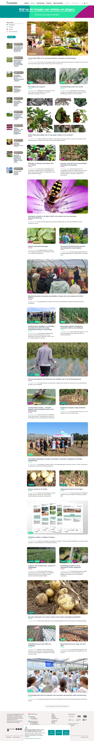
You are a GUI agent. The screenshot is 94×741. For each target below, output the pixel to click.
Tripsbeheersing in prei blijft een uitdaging (39, 644)
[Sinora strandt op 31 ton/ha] (41, 478)
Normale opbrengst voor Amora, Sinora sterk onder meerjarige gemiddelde (54, 617)
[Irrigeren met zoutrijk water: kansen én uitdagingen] (41, 555)
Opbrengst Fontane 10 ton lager (71, 489)
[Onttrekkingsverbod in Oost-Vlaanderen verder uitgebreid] (73, 555)
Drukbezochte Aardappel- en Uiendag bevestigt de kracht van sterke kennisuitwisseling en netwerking (41, 327)
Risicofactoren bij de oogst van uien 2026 (73, 644)
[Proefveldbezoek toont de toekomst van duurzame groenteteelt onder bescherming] (57, 676)
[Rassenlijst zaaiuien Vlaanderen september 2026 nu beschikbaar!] (73, 316)
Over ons (83, 3)
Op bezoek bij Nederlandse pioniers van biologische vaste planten (72, 247)
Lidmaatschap (75, 3)
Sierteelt (11, 29)
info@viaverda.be (33, 714)
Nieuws (33, 3)
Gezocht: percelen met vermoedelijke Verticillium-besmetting (73, 164)
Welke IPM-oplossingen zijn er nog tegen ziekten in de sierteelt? (50, 135)
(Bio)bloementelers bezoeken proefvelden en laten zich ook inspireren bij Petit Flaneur (55, 297)
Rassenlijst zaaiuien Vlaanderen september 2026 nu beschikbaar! (71, 327)
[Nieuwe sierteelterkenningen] (41, 236)
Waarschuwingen (58, 3)
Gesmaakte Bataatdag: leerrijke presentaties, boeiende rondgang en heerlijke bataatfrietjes (55, 459)
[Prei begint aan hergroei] (41, 76)
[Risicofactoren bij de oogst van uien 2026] (73, 633)
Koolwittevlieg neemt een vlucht (71, 87)
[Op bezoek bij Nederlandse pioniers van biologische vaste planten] (73, 236)
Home (53, 714)
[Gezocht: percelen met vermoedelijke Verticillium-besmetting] (73, 153)
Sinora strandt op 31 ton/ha (37, 489)
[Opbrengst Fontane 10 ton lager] (73, 478)
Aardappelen (12, 24)
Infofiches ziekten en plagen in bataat (41, 537)
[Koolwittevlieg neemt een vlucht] (73, 76)
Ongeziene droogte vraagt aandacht (72, 407)
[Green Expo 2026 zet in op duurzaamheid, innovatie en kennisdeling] (57, 39)
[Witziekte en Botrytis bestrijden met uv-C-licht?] (41, 153)
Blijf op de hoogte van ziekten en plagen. (47, 9)
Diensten (67, 3)
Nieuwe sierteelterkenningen (38, 246)
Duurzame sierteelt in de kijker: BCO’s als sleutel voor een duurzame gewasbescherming (52, 217)
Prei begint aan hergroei (36, 87)
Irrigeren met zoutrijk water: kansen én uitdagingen (41, 566)
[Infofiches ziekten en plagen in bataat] (57, 517)
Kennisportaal (40, 3)
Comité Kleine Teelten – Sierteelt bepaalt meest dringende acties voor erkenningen (41, 409)
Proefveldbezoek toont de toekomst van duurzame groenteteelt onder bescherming (57, 695)
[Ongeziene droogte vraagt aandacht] (73, 397)
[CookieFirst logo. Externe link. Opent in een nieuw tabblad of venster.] (26, 727)
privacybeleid (38, 738)
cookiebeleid (31, 738)
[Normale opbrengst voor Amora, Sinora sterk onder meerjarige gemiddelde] (57, 597)
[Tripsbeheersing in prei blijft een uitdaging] (41, 633)
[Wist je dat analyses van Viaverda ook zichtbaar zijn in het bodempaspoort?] (57, 359)
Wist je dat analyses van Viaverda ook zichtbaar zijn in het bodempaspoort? (54, 379)
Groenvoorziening (13, 31)
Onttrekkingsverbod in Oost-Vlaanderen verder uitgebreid (70, 566)
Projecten (49, 3)
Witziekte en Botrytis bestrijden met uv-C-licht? (40, 164)
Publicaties (54, 717)
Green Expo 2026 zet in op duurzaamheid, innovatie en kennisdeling (52, 58)
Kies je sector (10, 22)
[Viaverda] (11, 2)
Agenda (26, 3)
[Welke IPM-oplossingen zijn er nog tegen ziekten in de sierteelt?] (57, 115)
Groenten (11, 27)
